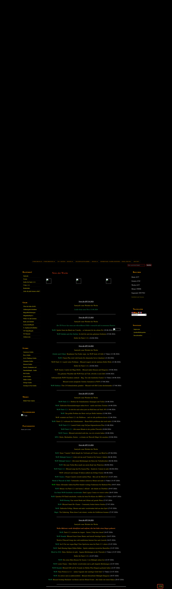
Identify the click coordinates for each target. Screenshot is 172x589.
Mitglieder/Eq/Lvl (28, 315)
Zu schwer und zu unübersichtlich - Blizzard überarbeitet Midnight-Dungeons (83, 576)
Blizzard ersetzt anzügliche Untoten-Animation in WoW (81, 381)
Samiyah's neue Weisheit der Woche (86, 305)
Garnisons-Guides (28, 352)
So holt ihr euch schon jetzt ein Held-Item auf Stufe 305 (87, 409)
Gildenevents (27, 337)
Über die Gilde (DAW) (29, 306)
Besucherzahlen (138, 335)
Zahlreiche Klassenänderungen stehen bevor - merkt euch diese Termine (83, 405)
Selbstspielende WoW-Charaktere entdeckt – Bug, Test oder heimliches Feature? (77, 378)
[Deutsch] (137, 312)
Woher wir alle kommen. (30, 318)
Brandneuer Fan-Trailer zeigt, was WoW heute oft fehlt (85, 354)
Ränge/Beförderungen (29, 312)
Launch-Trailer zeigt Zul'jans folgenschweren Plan (87, 425)
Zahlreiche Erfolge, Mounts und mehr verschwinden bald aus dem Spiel (83, 508)
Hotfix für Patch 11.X (29, 282)
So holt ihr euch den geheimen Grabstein (92, 334)
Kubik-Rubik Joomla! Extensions (138, 297)
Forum (25, 279)
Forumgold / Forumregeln (44, 261)
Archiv (136, 261)
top (161, 586)
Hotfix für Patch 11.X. (81, 338)
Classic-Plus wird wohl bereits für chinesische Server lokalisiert (84, 358)
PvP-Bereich (26, 334)
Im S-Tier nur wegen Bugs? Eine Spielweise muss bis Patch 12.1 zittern (84, 544)
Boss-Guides (27, 355)
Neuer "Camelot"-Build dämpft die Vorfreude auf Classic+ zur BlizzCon (84, 453)
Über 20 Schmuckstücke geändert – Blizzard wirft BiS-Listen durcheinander (86, 385)
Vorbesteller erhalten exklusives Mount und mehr (87, 480)
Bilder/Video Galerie (29, 401)
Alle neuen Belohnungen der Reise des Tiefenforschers (90, 461)
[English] (133, 312)
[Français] (141, 312)
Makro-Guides (27, 379)
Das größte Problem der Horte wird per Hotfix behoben (83, 413)
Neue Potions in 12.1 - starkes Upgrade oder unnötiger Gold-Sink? (80, 572)
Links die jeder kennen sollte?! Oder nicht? (31, 291)
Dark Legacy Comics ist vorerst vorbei (95, 492)
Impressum (137, 329)
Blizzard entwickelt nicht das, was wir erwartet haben (86, 433)
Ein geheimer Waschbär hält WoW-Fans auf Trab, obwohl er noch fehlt (81, 374)
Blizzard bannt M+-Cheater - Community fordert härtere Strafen (83, 504)
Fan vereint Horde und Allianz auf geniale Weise (87, 500)
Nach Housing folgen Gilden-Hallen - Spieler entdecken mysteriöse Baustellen (84, 548)
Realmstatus (26, 288)
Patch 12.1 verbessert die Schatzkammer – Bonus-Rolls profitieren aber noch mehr (83, 421)
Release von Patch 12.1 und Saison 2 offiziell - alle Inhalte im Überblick (84, 488)
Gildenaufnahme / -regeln (87, 261)
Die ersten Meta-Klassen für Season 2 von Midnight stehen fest (83, 560)
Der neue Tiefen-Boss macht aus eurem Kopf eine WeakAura (84, 465)
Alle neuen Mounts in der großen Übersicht (87, 429)
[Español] (135, 312)
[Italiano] (139, 312)
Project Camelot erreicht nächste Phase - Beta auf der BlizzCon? (87, 477)
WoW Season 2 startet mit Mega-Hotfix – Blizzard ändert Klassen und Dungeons (81, 370)
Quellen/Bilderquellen (140, 332)
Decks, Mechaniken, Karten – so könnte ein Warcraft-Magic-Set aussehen (83, 437)
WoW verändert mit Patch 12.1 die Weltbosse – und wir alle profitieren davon (81, 417)
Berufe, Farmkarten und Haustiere (30, 367)
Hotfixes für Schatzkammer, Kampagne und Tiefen (87, 401)
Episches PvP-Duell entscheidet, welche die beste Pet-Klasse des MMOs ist (80, 496)
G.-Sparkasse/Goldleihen (30, 328)
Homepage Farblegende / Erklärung (116, 261)
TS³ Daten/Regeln (28, 331)
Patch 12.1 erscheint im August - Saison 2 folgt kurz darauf (83, 532)
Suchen (149, 265)
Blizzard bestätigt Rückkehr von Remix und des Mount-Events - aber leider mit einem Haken (84, 579)
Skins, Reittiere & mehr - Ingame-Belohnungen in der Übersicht (83, 552)
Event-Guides (27, 376)
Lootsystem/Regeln (28, 325)
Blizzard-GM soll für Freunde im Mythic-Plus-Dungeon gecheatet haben (87, 568)
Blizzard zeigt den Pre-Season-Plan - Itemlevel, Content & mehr (87, 469)
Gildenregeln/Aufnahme (30, 309)
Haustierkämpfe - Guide (30, 370)
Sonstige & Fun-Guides (30, 385)
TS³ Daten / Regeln (65, 261)
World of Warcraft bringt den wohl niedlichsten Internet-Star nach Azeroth (81, 540)
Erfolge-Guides (27, 382)
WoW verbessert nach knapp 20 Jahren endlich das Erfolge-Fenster (81, 473)
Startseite (25, 276)
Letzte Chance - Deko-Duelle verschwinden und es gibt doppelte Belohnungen (84, 564)
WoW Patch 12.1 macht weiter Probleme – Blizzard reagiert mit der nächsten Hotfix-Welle (81, 362)
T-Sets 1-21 (26, 285)
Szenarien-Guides (28, 361)
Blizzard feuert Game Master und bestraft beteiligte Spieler (86, 536)
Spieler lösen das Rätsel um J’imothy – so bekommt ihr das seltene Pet (80, 330)
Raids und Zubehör (28, 322)
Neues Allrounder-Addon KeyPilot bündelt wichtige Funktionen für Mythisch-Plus (83, 484)
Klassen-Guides (27, 364)
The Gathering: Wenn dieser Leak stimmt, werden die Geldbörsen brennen (84, 512)
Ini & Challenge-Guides (30, 358)
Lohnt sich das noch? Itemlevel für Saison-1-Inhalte (90, 457)
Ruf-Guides (26, 373)
